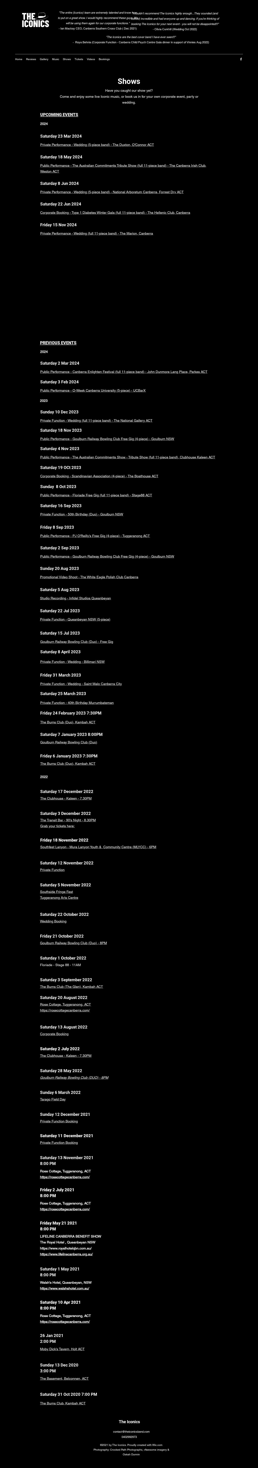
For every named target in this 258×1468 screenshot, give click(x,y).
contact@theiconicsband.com (131, 1431)
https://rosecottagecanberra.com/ (65, 1010)
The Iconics (129, 1421)
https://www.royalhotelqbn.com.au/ (66, 1248)
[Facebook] (241, 59)
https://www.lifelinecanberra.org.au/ (66, 1254)
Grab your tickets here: (57, 826)
